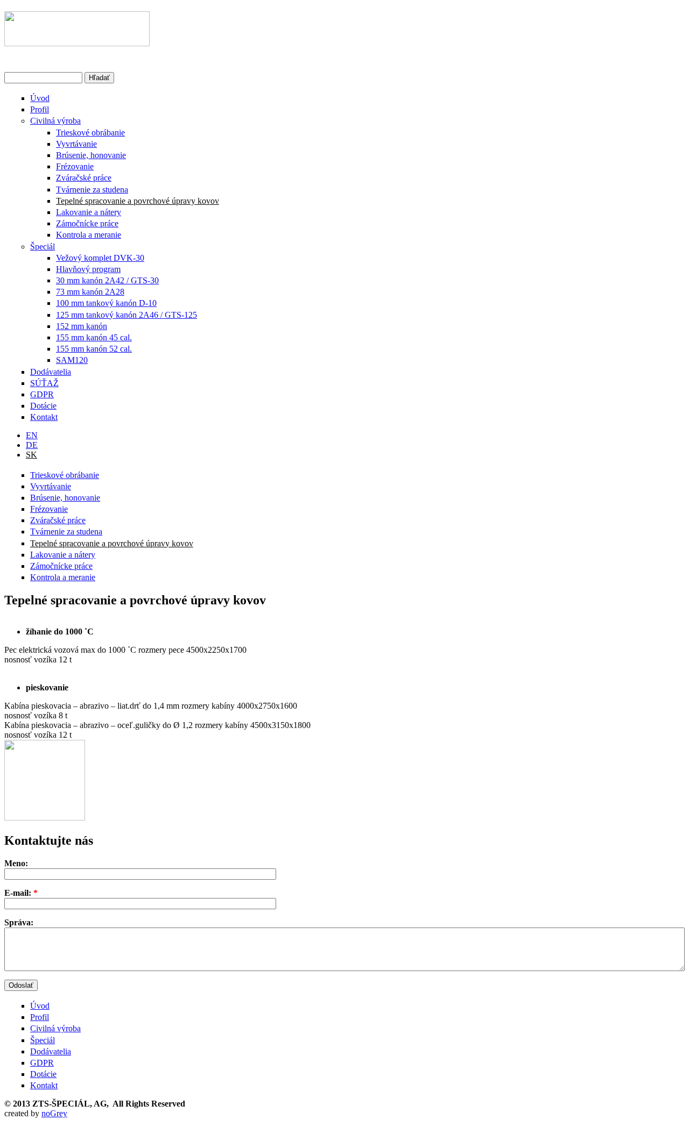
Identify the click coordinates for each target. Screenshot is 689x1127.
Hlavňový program (88, 269)
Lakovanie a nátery (88, 212)
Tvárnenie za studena (92, 189)
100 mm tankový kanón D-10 (106, 303)
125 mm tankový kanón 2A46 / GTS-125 (126, 314)
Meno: (16, 863)
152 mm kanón (81, 326)
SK (31, 454)
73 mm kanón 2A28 (90, 291)
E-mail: (21, 892)
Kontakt (44, 417)
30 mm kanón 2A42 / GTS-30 (107, 280)
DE (32, 445)
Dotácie (43, 405)
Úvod (40, 98)
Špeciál (42, 246)
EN (32, 435)
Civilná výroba (55, 120)
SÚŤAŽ (44, 383)
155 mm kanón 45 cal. (94, 337)
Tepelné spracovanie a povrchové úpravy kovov (137, 200)
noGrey (54, 1113)
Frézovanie (75, 166)
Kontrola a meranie (88, 234)
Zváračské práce (83, 177)
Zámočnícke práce (87, 223)
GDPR (42, 394)
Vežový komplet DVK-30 (100, 257)
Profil (39, 109)
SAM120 (72, 360)
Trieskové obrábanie (90, 132)
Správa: (18, 922)
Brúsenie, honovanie (91, 155)
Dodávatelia (50, 371)
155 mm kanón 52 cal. (94, 348)
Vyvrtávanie (76, 143)
